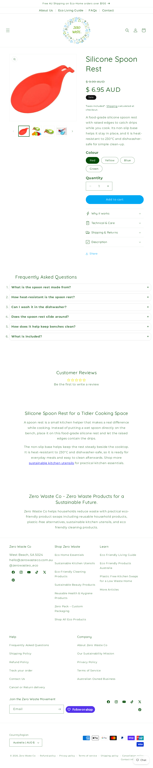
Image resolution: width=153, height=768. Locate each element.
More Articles (109, 589)
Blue (127, 160)
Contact (108, 10)
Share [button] (94, 253)
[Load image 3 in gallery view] (49, 131)
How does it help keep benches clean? (43, 326)
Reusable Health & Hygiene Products (74, 596)
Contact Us (17, 679)
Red (92, 160)
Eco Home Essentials (69, 555)
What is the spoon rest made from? (41, 287)
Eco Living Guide (70, 10)
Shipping (112, 106)
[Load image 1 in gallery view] (23, 131)
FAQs (93, 10)
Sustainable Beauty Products (75, 584)
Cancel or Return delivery (27, 687)
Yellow (110, 160)
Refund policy (48, 755)
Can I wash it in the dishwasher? (38, 307)
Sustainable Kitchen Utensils (75, 563)
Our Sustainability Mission (95, 653)
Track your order (21, 670)
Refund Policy (19, 662)
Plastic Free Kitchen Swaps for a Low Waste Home (119, 579)
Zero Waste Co (27, 755)
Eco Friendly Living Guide (118, 555)
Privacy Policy (87, 662)
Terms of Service (89, 670)
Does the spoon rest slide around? (40, 316)
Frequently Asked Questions (29, 645)
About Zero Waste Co (92, 645)
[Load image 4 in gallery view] (61, 131)
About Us (46, 10)
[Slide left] (13, 131)
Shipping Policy (20, 653)
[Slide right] (72, 131)
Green (94, 168)
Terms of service (88, 755)
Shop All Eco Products (70, 619)
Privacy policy (67, 755)
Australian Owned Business (96, 679)
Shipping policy (109, 755)
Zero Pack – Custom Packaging (69, 609)
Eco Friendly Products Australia (115, 566)
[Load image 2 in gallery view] (36, 131)
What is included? (26, 336)
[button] (8, 30)
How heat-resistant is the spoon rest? (43, 297)
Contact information (132, 759)
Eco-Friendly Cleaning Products (70, 574)
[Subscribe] (59, 709)
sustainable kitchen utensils (51, 463)
